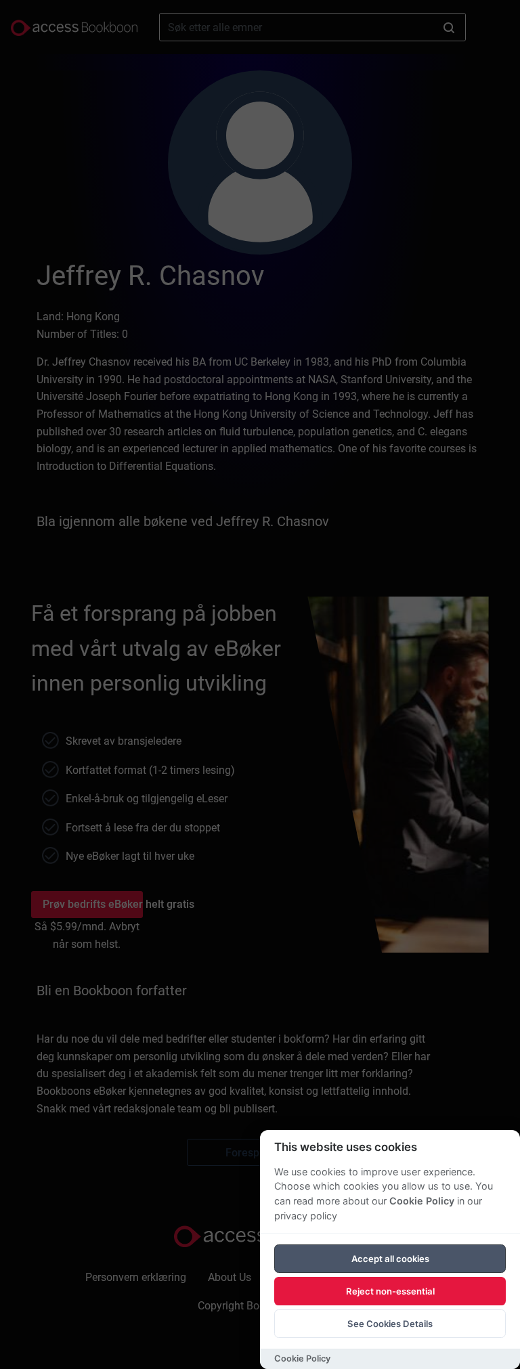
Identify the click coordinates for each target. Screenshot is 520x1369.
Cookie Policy (421, 1201)
